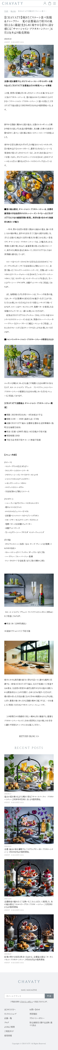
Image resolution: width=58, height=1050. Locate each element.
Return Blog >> (29, 736)
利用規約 (33, 1014)
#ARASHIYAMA (17, 42)
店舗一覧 (8, 1018)
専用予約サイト (21, 440)
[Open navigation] (54, 3)
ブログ (6, 1023)
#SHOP (7, 42)
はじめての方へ (10, 1009)
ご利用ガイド (9, 1031)
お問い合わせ (35, 1009)
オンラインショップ (10, 1014)
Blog (13, 11)
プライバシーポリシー (37, 1018)
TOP (6, 11)
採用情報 (8, 1036)
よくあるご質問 (9, 1027)
